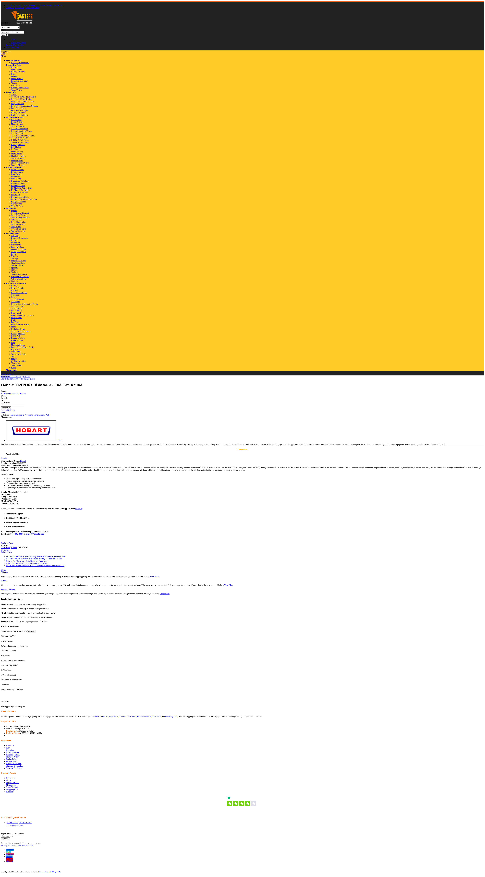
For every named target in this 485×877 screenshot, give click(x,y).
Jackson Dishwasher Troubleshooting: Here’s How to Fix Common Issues (35, 556)
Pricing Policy (11, 759)
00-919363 (5, 548)
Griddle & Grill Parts (15, 117)
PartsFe (78, 509)
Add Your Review (18, 393)
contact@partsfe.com (35, 534)
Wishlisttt (9, 792)
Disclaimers (10, 750)
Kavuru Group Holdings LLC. (50, 872)
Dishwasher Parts (13, 65)
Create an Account (18, 43)
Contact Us (19, 8)
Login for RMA (12, 783)
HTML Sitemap (12, 752)
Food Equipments (13, 60)
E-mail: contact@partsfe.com (51, 5)
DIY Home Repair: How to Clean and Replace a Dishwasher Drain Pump (35, 566)
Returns (4, 581)
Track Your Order (32, 8)
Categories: (5, 415)
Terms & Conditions (14, 768)
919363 (14, 548)
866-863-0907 (17, 534)
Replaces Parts (7, 543)
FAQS (3, 570)
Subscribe (5, 839)
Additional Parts (31, 415)
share (3, 412)
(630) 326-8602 (30, 5)
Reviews (5, 550)
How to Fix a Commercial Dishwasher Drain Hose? (26, 563)
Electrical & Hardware (16, 283)
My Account (11, 370)
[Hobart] (31, 440)
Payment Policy (12, 757)
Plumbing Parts (12, 233)
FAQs (8, 780)
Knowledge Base (13, 754)
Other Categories (17, 415)
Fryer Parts (11, 92)
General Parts (44, 415)
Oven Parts (11, 208)
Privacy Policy (12, 761)
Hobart (59, 440)
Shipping (4, 572)
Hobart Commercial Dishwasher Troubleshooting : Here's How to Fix (34, 559)
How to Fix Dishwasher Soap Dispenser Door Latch (27, 561)
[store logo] (21, 23)
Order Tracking (12, 787)
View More (154, 576)
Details (4, 458)
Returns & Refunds (13, 764)
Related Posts (6, 552)
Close (3, 54)
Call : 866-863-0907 (14, 5)
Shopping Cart (12, 789)
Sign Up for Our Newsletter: (12, 833)
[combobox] (12, 32)
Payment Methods (8, 589)
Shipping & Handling (14, 766)
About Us (10, 8)
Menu (3, 56)
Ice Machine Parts (14, 167)
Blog (8, 748)
